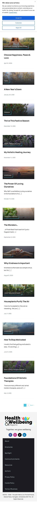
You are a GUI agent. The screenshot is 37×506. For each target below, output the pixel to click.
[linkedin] (24, 435)
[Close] (35, 1)
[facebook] (10, 435)
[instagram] (15, 435)
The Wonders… (11, 225)
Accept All (18, 18)
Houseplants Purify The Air (16, 301)
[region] (18, 15)
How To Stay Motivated (15, 339)
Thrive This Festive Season (16, 120)
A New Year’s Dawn (13, 89)
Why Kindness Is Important (17, 263)
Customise (18, 23)
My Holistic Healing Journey (17, 152)
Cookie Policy (13, 12)
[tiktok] (20, 435)
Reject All (18, 28)
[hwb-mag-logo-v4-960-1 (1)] (18, 417)
